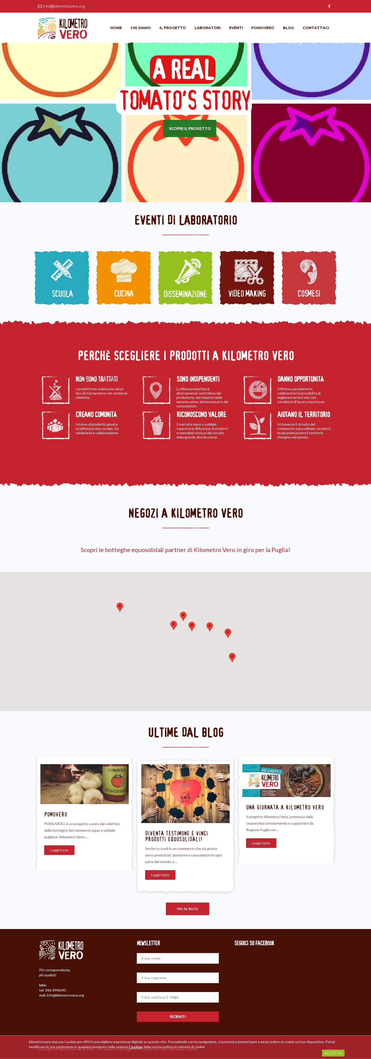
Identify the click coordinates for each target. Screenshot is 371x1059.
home (116, 28)
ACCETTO (333, 1053)
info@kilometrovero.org (64, 6)
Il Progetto (173, 28)
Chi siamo (140, 28)
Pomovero (262, 28)
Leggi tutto (59, 850)
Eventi (236, 28)
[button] (120, 607)
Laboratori (208, 28)
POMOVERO (55, 814)
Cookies (136, 1047)
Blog (288, 28)
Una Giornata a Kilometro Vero (285, 807)
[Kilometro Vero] (62, 28)
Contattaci (316, 28)
